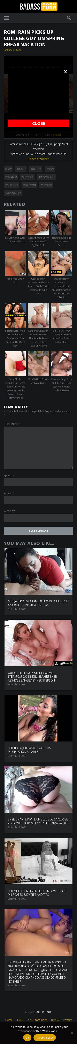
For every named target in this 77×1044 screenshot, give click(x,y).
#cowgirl (27, 177)
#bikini (50, 169)
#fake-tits (11, 185)
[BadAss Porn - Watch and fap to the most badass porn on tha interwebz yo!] (38, 6)
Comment (12, 424)
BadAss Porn (43, 1011)
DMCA (55, 1019)
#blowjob (10, 177)
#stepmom (29, 185)
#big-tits (35, 169)
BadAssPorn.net (39, 158)
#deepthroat (46, 177)
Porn (8, 169)
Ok (27, 1037)
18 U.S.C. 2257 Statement (32, 1019)
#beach (20, 169)
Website (9, 511)
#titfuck (46, 185)
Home (9, 1019)
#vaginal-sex (13, 193)
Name (9, 476)
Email (9, 493)
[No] (72, 1033)
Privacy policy (45, 1037)
